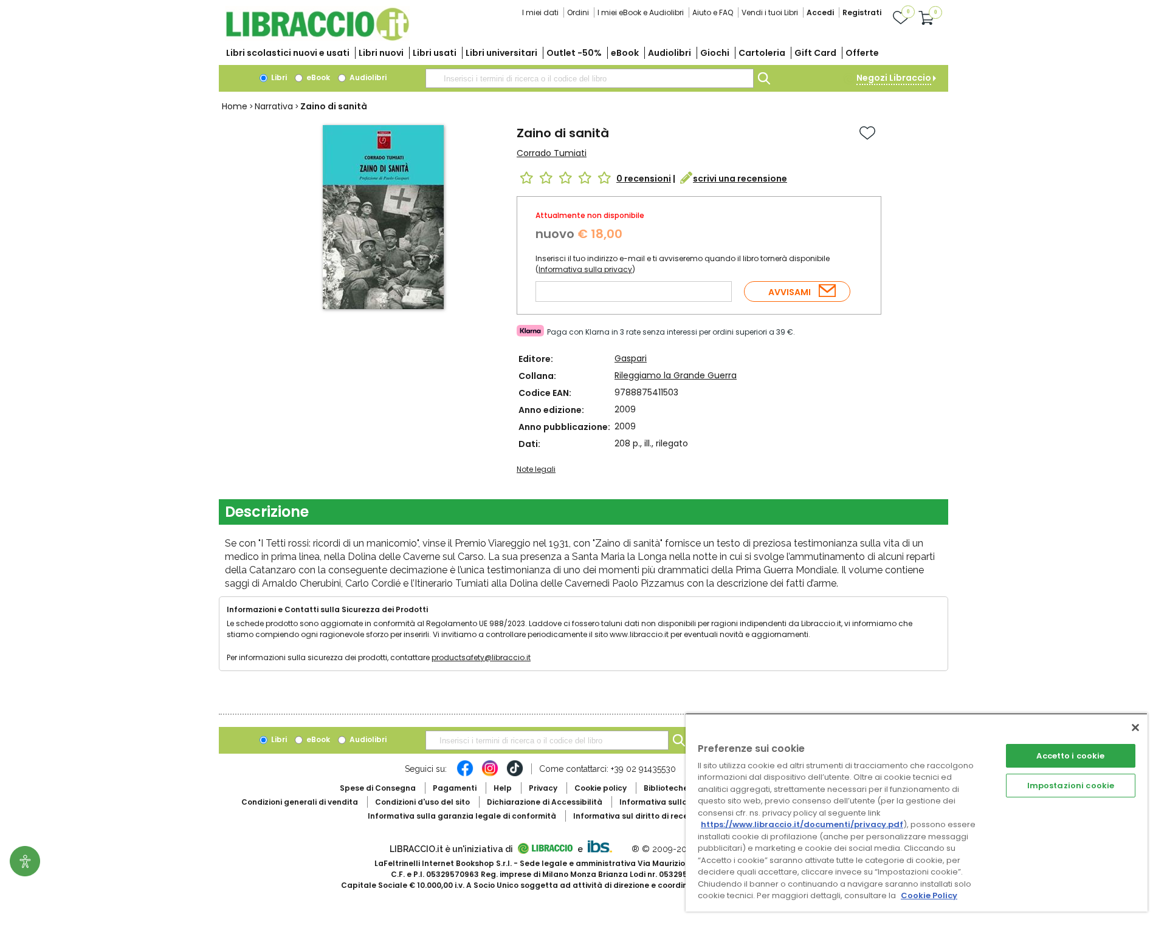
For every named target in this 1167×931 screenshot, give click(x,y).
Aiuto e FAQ (712, 12)
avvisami (789, 292)
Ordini (578, 12)
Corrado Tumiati (552, 153)
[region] (917, 812)
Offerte (862, 53)
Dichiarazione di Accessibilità (544, 802)
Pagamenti (455, 788)
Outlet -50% (574, 53)
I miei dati (540, 12)
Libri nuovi (381, 53)
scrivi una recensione (740, 178)
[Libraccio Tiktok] (514, 774)
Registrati (861, 12)
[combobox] (589, 78)
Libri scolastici (287, 53)
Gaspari (630, 358)
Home (234, 106)
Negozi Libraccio (893, 78)
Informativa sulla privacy (585, 269)
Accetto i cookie (1070, 756)
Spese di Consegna (378, 788)
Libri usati (434, 53)
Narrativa (274, 106)
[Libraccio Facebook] (464, 774)
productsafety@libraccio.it (481, 657)
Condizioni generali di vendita (299, 802)
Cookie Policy (929, 895)
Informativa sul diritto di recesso (637, 816)
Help (503, 788)
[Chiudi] (1135, 727)
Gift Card (815, 53)
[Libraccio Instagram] (489, 774)
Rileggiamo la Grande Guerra (675, 375)
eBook (625, 53)
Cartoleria (761, 53)
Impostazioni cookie (1070, 785)
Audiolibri (669, 53)
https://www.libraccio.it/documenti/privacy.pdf (802, 824)
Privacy (543, 788)
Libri (278, 77)
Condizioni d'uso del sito (422, 802)
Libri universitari (501, 53)
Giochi (714, 53)
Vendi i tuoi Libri (770, 12)
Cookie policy (600, 788)
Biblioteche (666, 788)
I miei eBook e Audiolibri (640, 12)
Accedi (820, 12)
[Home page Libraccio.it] (317, 38)
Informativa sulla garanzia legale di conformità (462, 816)
